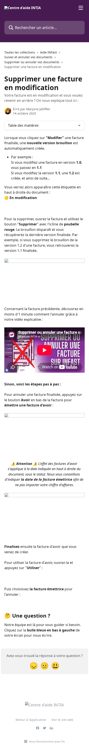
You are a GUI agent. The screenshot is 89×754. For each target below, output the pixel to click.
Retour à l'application (31, 720)
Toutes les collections (19, 52)
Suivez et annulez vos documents (28, 57)
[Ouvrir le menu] (81, 7)
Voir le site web (62, 720)
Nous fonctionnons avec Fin (47, 741)
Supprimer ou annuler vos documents (31, 62)
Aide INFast (48, 52)
